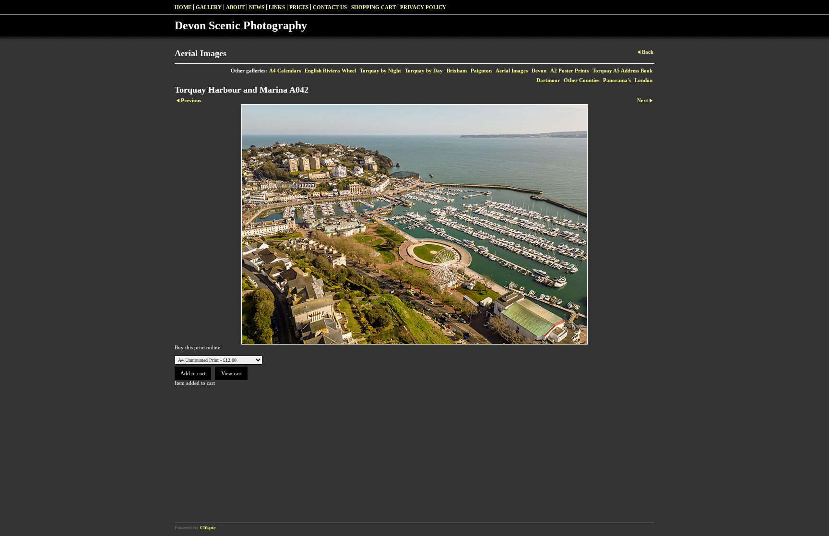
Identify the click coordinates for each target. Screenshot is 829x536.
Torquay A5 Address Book (622, 70)
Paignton (481, 70)
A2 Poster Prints (569, 70)
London (643, 80)
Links (277, 7)
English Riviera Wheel (330, 70)
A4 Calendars (285, 70)
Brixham (457, 70)
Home (183, 7)
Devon (539, 70)
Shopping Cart (373, 7)
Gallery (209, 7)
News (256, 7)
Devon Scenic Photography (241, 25)
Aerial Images (512, 70)
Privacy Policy (423, 7)
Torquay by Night (380, 70)
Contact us (330, 7)
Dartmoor (548, 80)
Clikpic (207, 527)
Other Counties (581, 80)
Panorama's (617, 80)
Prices (298, 7)
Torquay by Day (424, 70)
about (235, 7)
